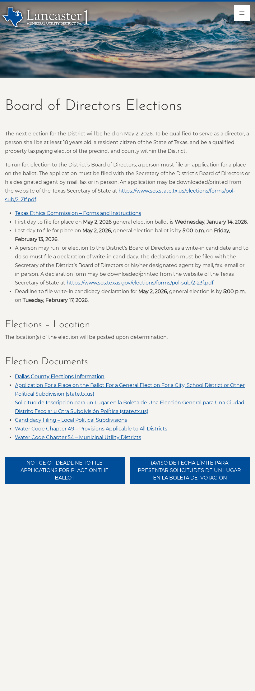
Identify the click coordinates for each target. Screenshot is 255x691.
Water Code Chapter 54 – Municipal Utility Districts (78, 437)
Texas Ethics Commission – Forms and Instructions (78, 213)
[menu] (242, 13)
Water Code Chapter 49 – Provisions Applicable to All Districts (91, 429)
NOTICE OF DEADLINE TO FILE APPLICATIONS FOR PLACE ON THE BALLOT (65, 470)
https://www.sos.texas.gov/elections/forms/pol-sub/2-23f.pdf (140, 283)
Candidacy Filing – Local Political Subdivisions (71, 420)
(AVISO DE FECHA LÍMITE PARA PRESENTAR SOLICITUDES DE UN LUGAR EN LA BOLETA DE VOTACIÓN (190, 470)
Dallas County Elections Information (59, 377)
